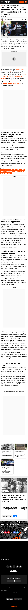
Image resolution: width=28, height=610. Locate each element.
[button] (26, 19)
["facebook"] (14, 532)
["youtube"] (8, 532)
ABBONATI (21, 1)
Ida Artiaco (9, 19)
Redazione (22, 547)
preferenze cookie (5, 549)
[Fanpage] (14, 571)
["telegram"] (17, 532)
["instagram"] (5, 532)
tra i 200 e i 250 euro (12, 83)
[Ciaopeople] (14, 606)
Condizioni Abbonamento (13, 547)
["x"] (11, 532)
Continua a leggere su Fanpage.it (14, 391)
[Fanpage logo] (7, 2)
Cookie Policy (4, 547)
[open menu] (1, 1)
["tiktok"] (2, 532)
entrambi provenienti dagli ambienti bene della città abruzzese (13, 76)
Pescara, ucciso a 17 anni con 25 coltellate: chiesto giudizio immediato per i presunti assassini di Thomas (14, 498)
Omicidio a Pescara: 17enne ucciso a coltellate (10, 5)
